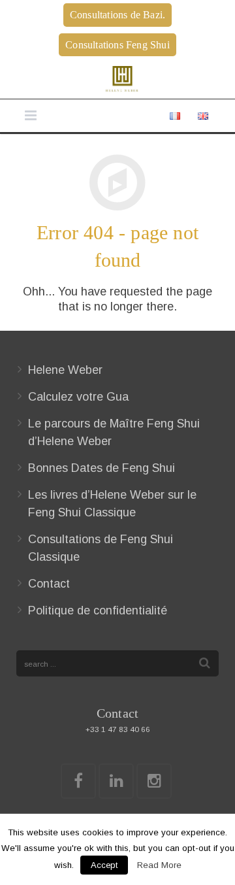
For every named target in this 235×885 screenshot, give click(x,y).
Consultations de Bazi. (117, 14)
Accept (104, 865)
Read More (159, 865)
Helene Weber (65, 369)
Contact (49, 583)
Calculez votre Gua (78, 396)
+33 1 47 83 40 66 (118, 729)
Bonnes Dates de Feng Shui (101, 468)
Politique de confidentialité (97, 610)
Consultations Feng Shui (117, 44)
